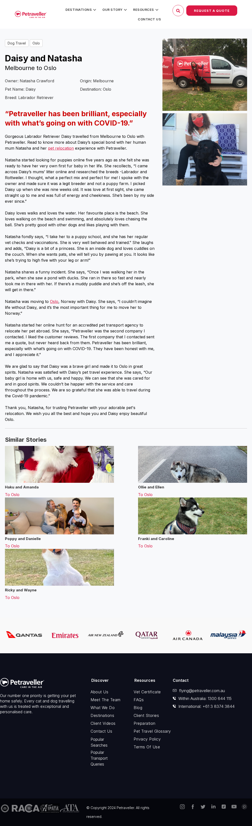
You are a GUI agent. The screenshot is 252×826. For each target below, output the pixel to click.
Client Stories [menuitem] (146, 715)
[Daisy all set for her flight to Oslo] (204, 75)
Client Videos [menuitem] (103, 723)
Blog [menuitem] (138, 707)
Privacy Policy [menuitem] (147, 739)
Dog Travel (17, 43)
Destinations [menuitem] (78, 10)
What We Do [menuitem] (103, 707)
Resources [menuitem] (143, 10)
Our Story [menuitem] (112, 10)
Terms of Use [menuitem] (147, 746)
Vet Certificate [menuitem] (147, 691)
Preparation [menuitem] (145, 723)
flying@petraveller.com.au (202, 690)
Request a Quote (212, 11)
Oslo (36, 43)
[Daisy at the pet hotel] (204, 149)
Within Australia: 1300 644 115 (205, 698)
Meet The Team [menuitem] (106, 699)
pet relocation (61, 148)
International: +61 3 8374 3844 (206, 706)
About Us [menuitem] (99, 691)
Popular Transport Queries (99, 758)
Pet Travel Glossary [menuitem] (150, 731)
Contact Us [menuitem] (149, 19)
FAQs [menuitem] (139, 699)
